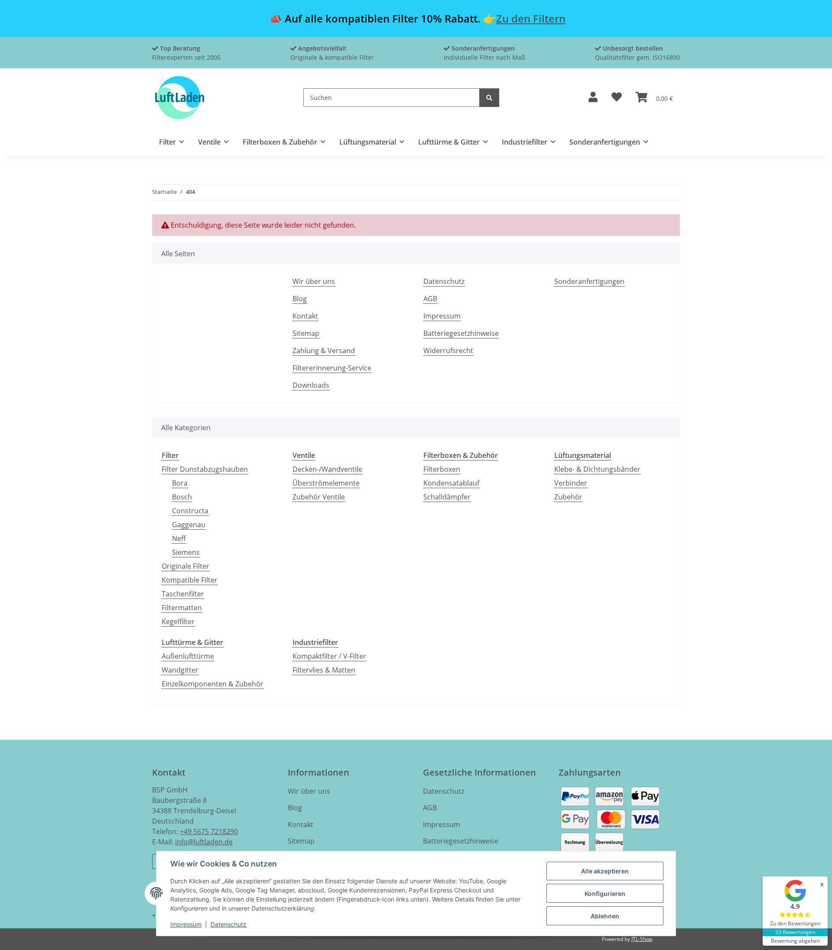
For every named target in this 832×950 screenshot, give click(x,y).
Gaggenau (188, 524)
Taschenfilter (183, 594)
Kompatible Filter (190, 580)
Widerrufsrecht (448, 350)
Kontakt (305, 316)
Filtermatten (182, 607)
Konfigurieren (605, 893)
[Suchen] (489, 97)
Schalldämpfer (447, 497)
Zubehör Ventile (318, 497)
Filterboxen (441, 469)
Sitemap (305, 333)
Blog (299, 298)
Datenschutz (229, 924)
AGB (430, 298)
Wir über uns (313, 281)
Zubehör (568, 497)
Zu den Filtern (531, 18)
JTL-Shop (641, 939)
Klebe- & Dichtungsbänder (597, 469)
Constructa (190, 510)
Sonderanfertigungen (589, 281)
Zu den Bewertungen (795, 923)
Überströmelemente (326, 483)
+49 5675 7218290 (209, 831)
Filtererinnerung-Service (331, 368)
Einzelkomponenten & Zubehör (212, 684)
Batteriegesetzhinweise (461, 333)
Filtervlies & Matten (323, 670)
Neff (179, 538)
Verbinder (570, 483)
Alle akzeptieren (605, 871)
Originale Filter (185, 566)
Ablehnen (605, 916)
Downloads (310, 385)
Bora (180, 483)
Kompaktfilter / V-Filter (329, 656)
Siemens (186, 552)
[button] (593, 97)
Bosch (182, 497)
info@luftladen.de (204, 842)
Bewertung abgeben (795, 940)
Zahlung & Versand (323, 350)
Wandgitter (180, 670)
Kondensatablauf (451, 483)
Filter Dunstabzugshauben (205, 469)
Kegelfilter (178, 621)
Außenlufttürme (188, 656)
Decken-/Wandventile (327, 469)
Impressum (186, 924)
